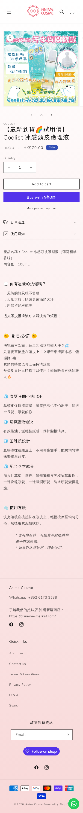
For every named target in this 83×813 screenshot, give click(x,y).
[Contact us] (73, 803)
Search (14, 705)
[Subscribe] (67, 734)
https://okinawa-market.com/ (32, 616)
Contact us (17, 664)
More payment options (41, 208)
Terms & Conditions (24, 674)
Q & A (14, 695)
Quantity (9, 158)
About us (16, 653)
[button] (9, 12)
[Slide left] (31, 115)
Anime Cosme (34, 804)
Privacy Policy (20, 684)
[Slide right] (52, 115)
